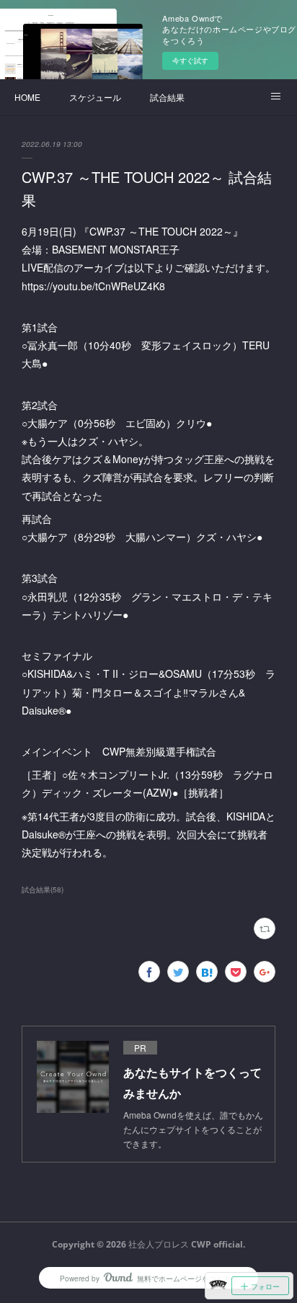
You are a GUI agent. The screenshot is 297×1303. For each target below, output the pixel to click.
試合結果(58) (42, 890)
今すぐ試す (190, 60)
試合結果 (167, 97)
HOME (27, 97)
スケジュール (95, 97)
